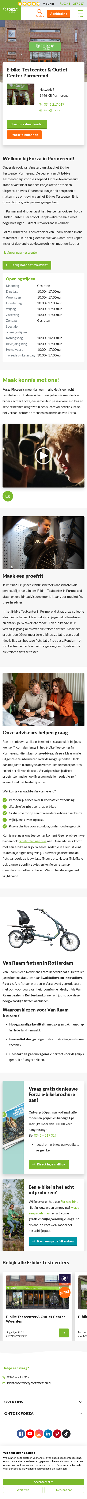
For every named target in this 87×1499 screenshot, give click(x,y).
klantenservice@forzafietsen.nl (29, 1383)
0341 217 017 (54, 104)
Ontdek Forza (19, 1413)
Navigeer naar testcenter (20, 252)
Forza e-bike (69, 1201)
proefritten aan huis (32, 841)
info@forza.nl (53, 110)
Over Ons (13, 1402)
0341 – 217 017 (73, 3)
